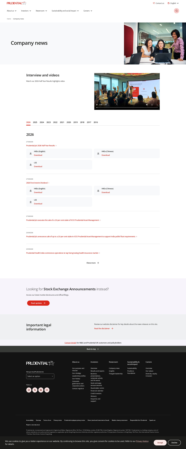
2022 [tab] (55, 122)
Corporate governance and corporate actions (78, 383)
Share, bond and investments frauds (98, 420)
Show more (91, 263)
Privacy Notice (142, 441)
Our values (149, 371)
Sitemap (38, 420)
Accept (160, 442)
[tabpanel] (93, 195)
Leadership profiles (79, 376)
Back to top (91, 349)
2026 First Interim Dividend (36, 183)
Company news (114, 368)
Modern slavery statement (120, 420)
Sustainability (132, 368)
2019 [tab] (75, 122)
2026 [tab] (28, 122)
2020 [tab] (69, 122)
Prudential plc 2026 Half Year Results (40, 145)
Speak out (152, 420)
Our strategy (76, 373)
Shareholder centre (97, 388)
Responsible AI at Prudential (138, 420)
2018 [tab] (82, 122)
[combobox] (173, 3)
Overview (94, 368)
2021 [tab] (62, 122)
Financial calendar (97, 391)
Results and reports (97, 371)
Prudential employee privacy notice (74, 420)
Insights (111, 371)
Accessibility (29, 420)
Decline (174, 442)
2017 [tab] (89, 122)
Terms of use (47, 420)
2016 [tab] (96, 122)
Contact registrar (78, 388)
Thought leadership (116, 374)
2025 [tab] (35, 122)
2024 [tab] (42, 122)
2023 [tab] (48, 122)
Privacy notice (58, 420)
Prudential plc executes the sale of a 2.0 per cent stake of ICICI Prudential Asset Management (62, 220)
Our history (76, 379)
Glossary (94, 396)
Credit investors (96, 393)
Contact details (70, 343)
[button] (12, 10)
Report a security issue (33, 425)
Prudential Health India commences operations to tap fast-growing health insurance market (62, 253)
